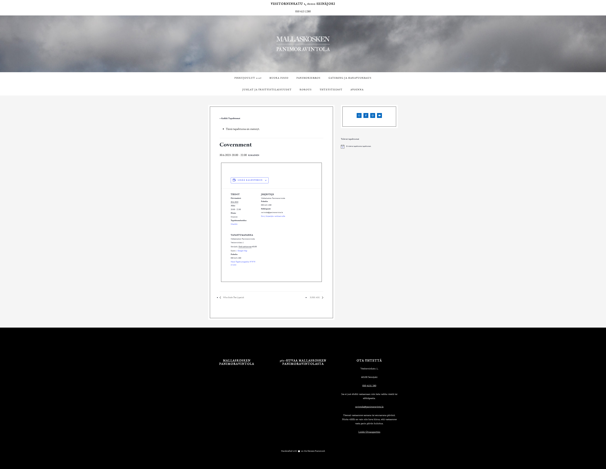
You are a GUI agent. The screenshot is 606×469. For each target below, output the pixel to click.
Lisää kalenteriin (250, 180)
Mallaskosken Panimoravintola (303, 44)
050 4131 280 (369, 386)
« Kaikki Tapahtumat (230, 118)
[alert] (369, 147)
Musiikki (234, 224)
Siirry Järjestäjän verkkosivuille (273, 216)
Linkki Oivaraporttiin (369, 432)
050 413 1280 (303, 11)
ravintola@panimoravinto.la (369, 407)
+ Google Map (241, 250)
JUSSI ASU (315, 297)
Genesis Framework (316, 451)
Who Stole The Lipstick (233, 297)
